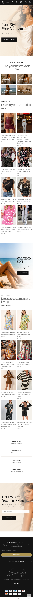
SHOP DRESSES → (7, 305)
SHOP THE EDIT (23, 272)
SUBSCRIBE (9, 517)
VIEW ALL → (5, 108)
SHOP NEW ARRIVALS (9, 39)
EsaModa (7, 2)
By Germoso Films (24, 579)
